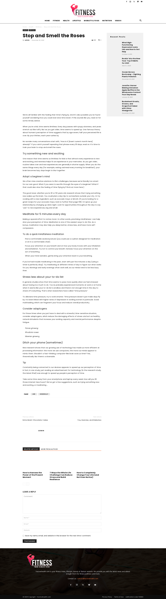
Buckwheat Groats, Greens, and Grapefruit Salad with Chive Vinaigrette (130, 106)
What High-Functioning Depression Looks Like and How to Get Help (131, 47)
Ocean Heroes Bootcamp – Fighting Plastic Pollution (131, 74)
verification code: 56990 (134, 597)
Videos (118, 20)
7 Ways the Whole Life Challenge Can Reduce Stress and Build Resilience (61, 476)
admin (27, 40)
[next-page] (27, 484)
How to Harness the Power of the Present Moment (33, 474)
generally (44, 394)
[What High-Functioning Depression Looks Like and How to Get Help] (114, 47)
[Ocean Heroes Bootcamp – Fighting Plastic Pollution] (114, 76)
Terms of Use (118, 597)
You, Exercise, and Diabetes (89, 420)
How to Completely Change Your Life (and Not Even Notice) (88, 474)
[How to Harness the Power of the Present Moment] (35, 462)
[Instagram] (130, 1)
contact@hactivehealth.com (87, 578)
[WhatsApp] (40, 45)
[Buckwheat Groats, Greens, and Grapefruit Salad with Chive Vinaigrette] (114, 106)
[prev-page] (24, 484)
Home (47, 20)
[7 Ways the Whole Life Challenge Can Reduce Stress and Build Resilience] (62, 462)
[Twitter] (134, 1)
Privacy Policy (107, 597)
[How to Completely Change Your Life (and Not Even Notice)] (89, 462)
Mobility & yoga (91, 20)
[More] (45, 45)
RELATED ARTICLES (31, 449)
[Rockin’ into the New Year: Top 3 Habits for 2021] (114, 63)
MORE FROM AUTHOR (49, 449)
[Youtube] (141, 1)
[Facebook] (126, 1)
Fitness (56, 20)
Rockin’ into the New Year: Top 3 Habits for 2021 (131, 60)
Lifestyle (76, 20)
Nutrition (107, 20)
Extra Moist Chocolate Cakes (35, 420)
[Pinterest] (35, 45)
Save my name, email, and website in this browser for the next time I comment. (58, 536)
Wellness (39, 27)
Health (66, 20)
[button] (140, 21)
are (34, 394)
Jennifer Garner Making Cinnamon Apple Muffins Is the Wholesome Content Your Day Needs (131, 90)
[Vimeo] (138, 1)
